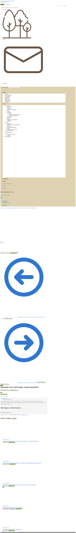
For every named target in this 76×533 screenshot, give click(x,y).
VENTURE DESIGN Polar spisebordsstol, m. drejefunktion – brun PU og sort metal (19, 484)
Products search (5, 7)
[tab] (25, 398)
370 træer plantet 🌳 (4, 194)
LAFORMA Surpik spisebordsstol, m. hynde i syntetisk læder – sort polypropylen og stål (20, 441)
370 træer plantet (6, 9)
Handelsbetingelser (6, 202)
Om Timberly (5, 201)
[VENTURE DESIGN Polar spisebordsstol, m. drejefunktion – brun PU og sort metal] (11, 481)
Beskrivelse (5, 398)
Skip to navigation (4, 0)
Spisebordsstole (14, 207)
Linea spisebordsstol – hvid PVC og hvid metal (12, 529)
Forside (1, 207)
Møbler (8, 207)
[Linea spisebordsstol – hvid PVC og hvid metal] (11, 525)
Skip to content (11, 0)
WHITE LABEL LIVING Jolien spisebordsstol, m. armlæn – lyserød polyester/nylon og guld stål (22, 463)
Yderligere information (7, 399)
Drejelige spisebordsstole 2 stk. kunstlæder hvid (13, 507)
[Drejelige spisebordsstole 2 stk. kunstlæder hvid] (11, 503)
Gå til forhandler (13, 253)
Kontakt (4, 39)
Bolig (5, 207)
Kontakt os (5, 200)
